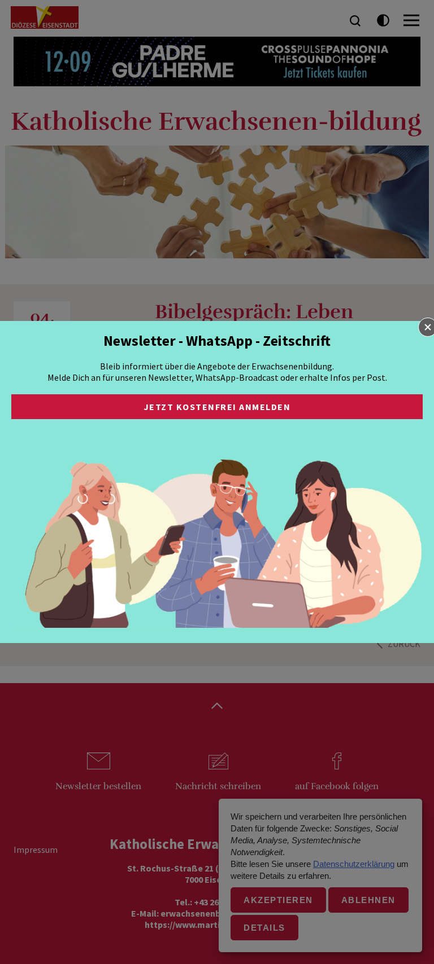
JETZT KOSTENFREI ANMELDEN (217, 406)
